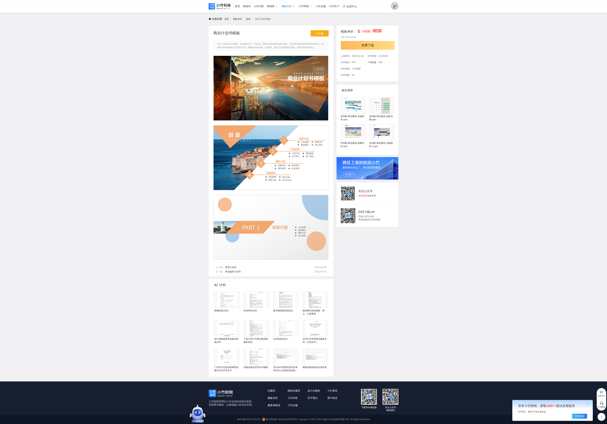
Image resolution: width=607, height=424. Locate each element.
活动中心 (601, 396)
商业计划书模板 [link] (263, 19)
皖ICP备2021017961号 (248, 419)
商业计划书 (230, 267)
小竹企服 (321, 6)
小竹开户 (334, 6)
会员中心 (351, 6)
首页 (237, 6)
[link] (226, 19)
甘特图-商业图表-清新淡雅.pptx (381, 118)
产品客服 (601, 407)
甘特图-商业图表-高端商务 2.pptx (381, 144)
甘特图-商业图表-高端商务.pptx (352, 118)
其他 (248, 19)
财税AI (247, 6)
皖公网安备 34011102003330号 (281, 419)
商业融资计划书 (233, 271)
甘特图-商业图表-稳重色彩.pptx (352, 144)
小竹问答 (259, 6)
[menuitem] (238, 6)
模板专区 (287, 6)
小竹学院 (304, 6)
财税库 (271, 6)
